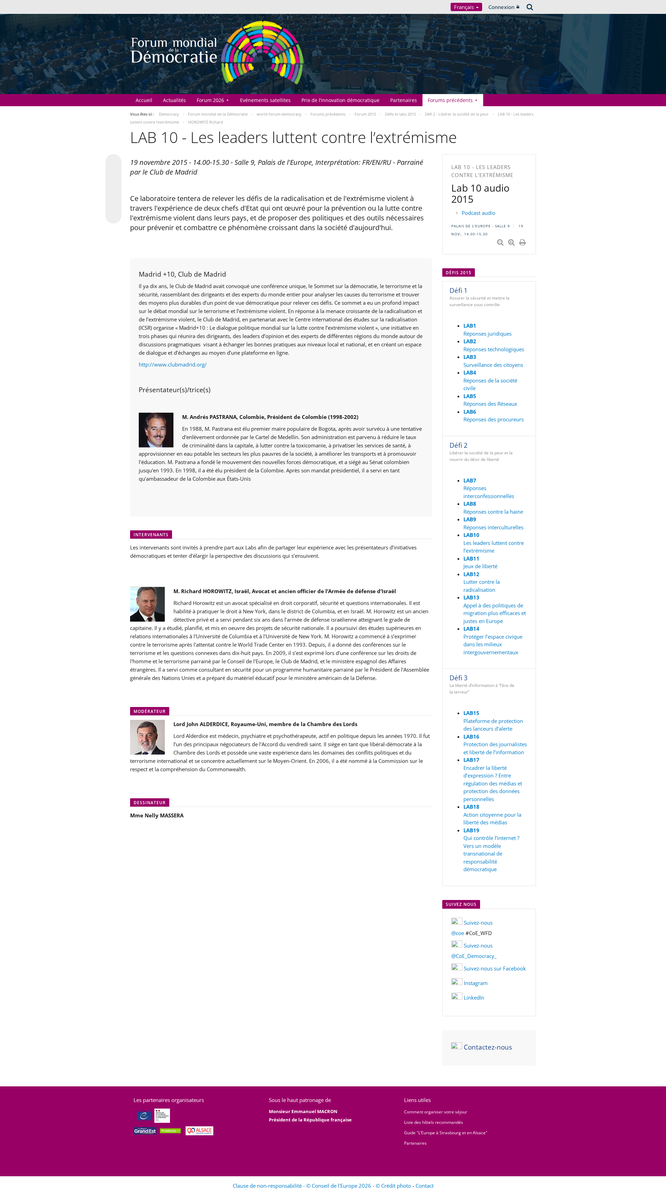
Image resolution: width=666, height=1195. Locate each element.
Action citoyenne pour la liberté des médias (492, 814)
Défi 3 (459, 677)
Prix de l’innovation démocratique (340, 100)
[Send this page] (113, 215)
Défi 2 (459, 445)
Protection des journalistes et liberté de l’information (495, 744)
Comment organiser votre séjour (435, 1112)
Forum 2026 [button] (210, 100)
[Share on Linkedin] (113, 202)
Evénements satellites (265, 100)
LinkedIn (474, 997)
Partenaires (403, 100)
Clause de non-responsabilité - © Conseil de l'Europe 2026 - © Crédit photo (322, 1185)
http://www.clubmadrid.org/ (173, 364)
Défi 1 (459, 290)
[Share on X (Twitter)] (113, 176)
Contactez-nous (487, 1047)
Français (464, 6)
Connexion (501, 6)
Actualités (174, 100)
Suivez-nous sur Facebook (494, 968)
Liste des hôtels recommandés (433, 1122)
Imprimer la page (523, 241)
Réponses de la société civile (490, 380)
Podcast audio (478, 212)
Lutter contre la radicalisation (481, 582)
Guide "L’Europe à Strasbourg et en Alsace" (445, 1133)
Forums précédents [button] (450, 100)
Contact (425, 1185)
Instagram (476, 982)
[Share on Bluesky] (113, 163)
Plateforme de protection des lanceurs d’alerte (493, 720)
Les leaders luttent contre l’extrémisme (493, 542)
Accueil (144, 100)
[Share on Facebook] (113, 189)
